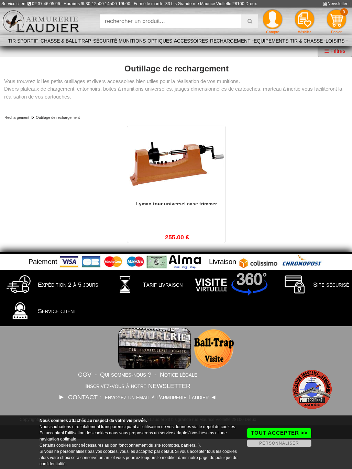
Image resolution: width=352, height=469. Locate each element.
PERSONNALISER (279, 443)
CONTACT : (85, 397)
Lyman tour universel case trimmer (176, 203)
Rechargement (230, 41)
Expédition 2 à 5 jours (67, 284)
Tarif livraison (162, 284)
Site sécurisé (330, 284)
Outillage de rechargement (58, 117)
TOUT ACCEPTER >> (279, 433)
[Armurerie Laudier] (40, 21)
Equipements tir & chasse (288, 41)
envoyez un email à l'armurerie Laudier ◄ (161, 397)
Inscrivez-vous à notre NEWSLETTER (137, 385)
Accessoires (191, 41)
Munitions (132, 41)
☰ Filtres (334, 51)
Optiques (159, 41)
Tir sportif (23, 41)
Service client (56, 311)
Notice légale (178, 374)
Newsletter (337, 3)
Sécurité (105, 41)
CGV (84, 374)
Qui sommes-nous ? (125, 374)
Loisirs (335, 41)
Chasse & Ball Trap (66, 41)
